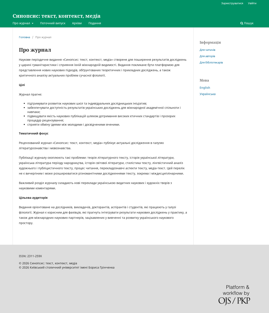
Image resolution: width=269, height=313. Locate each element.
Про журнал (22, 23)
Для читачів (207, 50)
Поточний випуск (52, 23)
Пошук (248, 23)
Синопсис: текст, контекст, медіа (56, 15)
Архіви (77, 23)
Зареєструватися (232, 3)
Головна (24, 37)
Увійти (252, 3)
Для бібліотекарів (211, 62)
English (205, 88)
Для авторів (207, 56)
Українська (208, 94)
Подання (94, 23)
